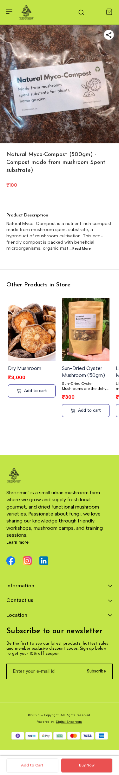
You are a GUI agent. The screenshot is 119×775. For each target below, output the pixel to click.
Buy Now (87, 765)
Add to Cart (32, 765)
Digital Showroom (69, 722)
